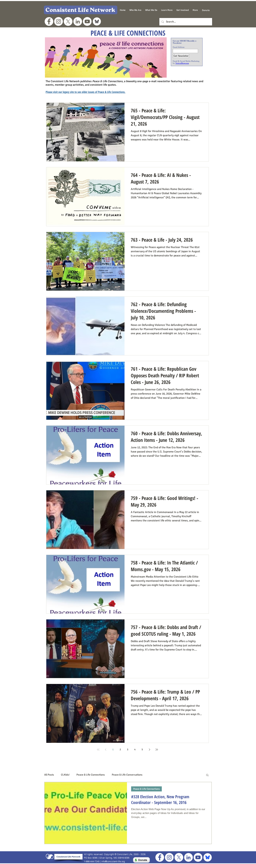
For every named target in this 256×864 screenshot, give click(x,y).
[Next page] (149, 749)
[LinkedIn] (77, 21)
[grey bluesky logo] (96, 21)
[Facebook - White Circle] (49, 21)
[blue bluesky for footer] (207, 857)
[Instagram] (58, 21)
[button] (135, 10)
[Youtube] (87, 21)
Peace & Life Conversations (127, 774)
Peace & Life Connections (90, 774)
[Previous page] (105, 749)
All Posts (49, 774)
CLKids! (65, 774)
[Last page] (157, 749)
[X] (68, 21)
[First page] (98, 749)
